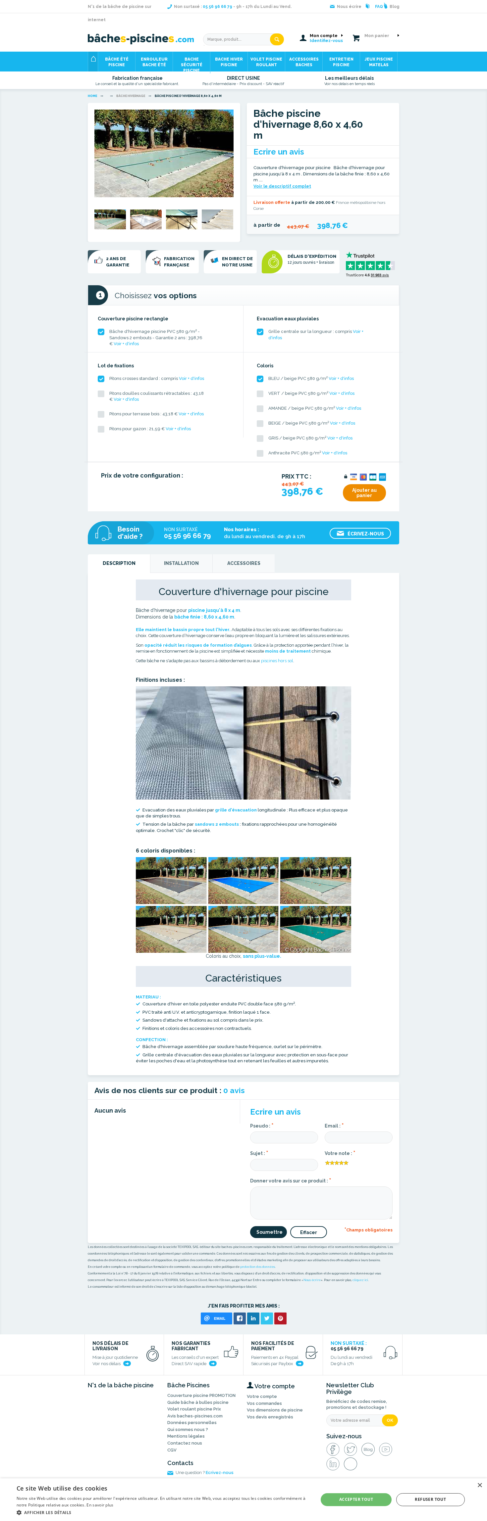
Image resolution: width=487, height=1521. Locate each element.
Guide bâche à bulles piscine (198, 1402)
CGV (172, 1450)
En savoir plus (99, 1505)
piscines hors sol (277, 660)
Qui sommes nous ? (187, 1429)
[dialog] (243, 1499)
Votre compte (262, 1396)
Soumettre (269, 1232)
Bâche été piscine (117, 62)
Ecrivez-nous (220, 1472)
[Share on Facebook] (240, 1318)
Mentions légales (186, 1436)
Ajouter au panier (364, 492)
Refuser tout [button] (430, 1499)
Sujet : (259, 1152)
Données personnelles (192, 1422)
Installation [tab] (181, 563)
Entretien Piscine (341, 62)
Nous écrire (312, 1280)
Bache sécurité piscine (191, 64)
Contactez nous (184, 1443)
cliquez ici (360, 1280)
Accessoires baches (304, 62)
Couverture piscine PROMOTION (201, 1395)
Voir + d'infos (126, 343)
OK (390, 1420)
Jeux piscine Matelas (379, 62)
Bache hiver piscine (229, 62)
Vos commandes (264, 1403)
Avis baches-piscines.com (195, 1415)
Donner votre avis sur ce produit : (290, 1180)
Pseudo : (262, 1125)
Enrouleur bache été (154, 62)
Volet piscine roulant (266, 62)
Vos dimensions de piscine (275, 1409)
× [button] (479, 1485)
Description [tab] (119, 563)
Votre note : (340, 1152)
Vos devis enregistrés (270, 1416)
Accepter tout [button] (356, 1499)
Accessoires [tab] (243, 563)
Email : (334, 1125)
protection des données (257, 1266)
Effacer (308, 1232)
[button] (163, 1512)
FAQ (379, 6)
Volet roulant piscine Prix (194, 1408)
